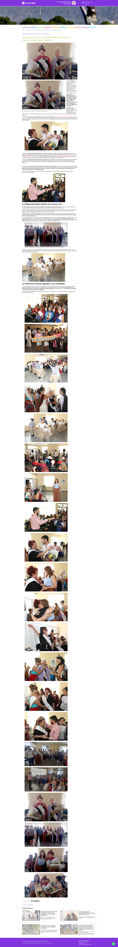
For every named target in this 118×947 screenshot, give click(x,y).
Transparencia (87, 3)
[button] (58, 23)
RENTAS (70, 26)
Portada (23, 30)
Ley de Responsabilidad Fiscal (85, 944)
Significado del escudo (83, 941)
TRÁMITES (33, 26)
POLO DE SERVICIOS (92, 26)
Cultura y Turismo (32, 34)
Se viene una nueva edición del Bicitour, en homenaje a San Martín (48, 927)
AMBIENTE (62, 26)
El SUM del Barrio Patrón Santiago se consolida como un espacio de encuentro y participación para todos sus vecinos (86, 928)
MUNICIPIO (26, 26)
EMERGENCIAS (55, 26)
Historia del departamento (84, 940)
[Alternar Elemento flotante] (113, 943)
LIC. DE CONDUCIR (77, 26)
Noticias (40, 26)
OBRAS (85, 26)
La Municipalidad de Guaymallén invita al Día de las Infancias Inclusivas (87, 913)
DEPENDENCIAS (48, 26)
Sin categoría (47, 34)
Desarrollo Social (40, 34)
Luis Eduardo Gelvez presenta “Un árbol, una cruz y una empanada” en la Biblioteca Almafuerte (49, 913)
